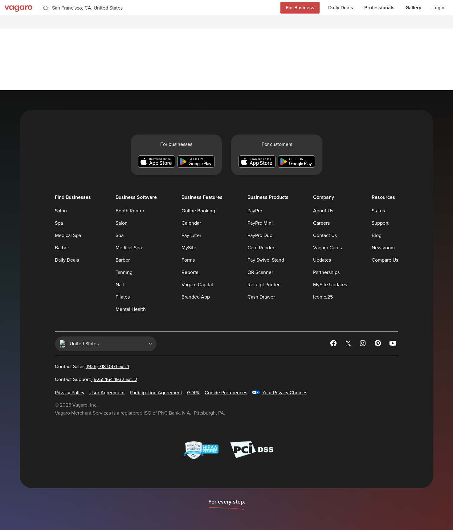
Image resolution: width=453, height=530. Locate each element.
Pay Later (191, 235)
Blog (377, 235)
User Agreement (107, 393)
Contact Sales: (92, 366)
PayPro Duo (259, 235)
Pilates (123, 297)
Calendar (191, 223)
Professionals (379, 7)
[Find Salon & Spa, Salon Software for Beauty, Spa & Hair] (18, 7)
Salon (61, 210)
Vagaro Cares (327, 247)
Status (378, 210)
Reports (190, 272)
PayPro (254, 210)
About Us (323, 210)
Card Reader (260, 247)
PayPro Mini (260, 223)
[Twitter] (349, 344)
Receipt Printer (263, 284)
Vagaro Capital (197, 284)
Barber (62, 247)
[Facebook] (334, 344)
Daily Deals (340, 7)
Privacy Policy (69, 393)
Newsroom (383, 247)
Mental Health (131, 309)
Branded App (196, 297)
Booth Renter (130, 210)
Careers (321, 223)
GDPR (193, 393)
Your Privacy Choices (284, 393)
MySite (189, 247)
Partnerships (326, 272)
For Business (300, 7)
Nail (120, 284)
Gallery (413, 7)
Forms (188, 260)
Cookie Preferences (226, 393)
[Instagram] (364, 344)
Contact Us (325, 235)
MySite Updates (330, 284)
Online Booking (198, 210)
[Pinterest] (378, 344)
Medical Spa (68, 235)
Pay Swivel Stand (265, 260)
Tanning (124, 272)
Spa (59, 223)
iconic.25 (323, 297)
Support (380, 223)
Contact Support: (96, 379)
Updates (322, 260)
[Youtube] (393, 344)
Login (438, 7)
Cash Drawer (261, 297)
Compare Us (385, 260)
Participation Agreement (156, 393)
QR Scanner (260, 272)
